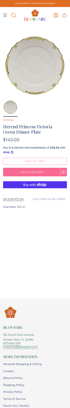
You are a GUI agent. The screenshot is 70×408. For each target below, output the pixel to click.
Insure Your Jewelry (16, 405)
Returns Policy (13, 378)
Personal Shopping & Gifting (22, 364)
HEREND (8, 120)
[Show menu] (5, 15)
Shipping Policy (13, 385)
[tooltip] (64, 172)
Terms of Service (14, 399)
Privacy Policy (12, 392)
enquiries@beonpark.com (20, 346)
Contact (8, 371)
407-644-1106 (12, 343)
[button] (13, 15)
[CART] (64, 15)
